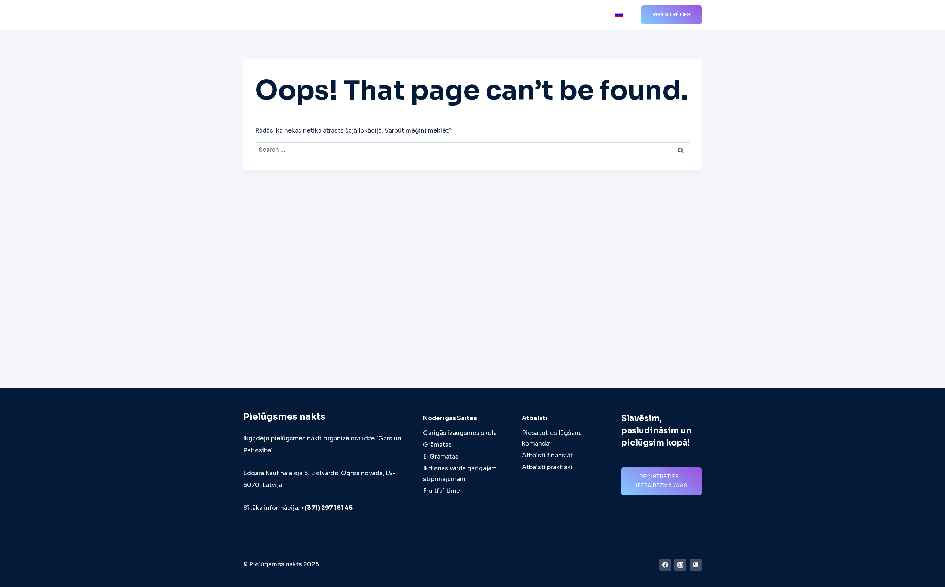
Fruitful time (441, 491)
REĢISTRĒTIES (671, 14)
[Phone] (696, 565)
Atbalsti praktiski (547, 467)
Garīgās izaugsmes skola (460, 433)
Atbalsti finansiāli (548, 455)
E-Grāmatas (440, 456)
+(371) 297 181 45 (327, 508)
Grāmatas (437, 445)
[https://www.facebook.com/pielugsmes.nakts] (665, 565)
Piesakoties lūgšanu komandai (552, 438)
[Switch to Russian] (618, 15)
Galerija (563, 14)
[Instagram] (680, 565)
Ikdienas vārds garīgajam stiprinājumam (460, 473)
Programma (433, 14)
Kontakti (595, 14)
